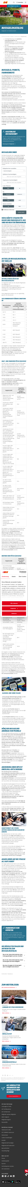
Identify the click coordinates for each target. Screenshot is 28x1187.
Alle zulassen (14, 603)
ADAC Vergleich (5, 1117)
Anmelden (20, 2)
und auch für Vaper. (6, 911)
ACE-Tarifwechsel (6, 1112)
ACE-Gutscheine (5, 1169)
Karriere (4, 1163)
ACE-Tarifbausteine (6, 1109)
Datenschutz (5, 1135)
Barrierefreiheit (5, 1148)
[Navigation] (25, 2)
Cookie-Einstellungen (7, 1137)
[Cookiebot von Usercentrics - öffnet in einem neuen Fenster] (19, 572)
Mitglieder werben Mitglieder (9, 1114)
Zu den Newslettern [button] (13, 1096)
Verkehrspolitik (5, 1161)
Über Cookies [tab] (22, 576)
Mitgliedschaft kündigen (8, 1143)
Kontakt (3, 1140)
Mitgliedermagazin (6, 1119)
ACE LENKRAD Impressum (8, 1132)
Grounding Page (5, 1150)
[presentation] (14, 1007)
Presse (3, 1158)
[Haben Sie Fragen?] (26, 1174)
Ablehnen (14, 613)
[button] (9, 144)
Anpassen (13, 608)
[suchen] (14, 2)
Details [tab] (14, 576)
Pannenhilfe (5, 1122)
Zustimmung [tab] (5, 576)
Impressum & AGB (6, 1129)
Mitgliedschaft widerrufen (8, 1145)
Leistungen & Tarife (6, 1106)
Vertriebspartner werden (8, 1166)
